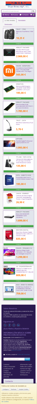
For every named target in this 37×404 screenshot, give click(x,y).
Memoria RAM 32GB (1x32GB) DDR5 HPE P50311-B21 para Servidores (24, 106)
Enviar (27, 359)
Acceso (15, 15)
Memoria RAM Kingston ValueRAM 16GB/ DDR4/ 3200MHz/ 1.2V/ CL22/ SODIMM (23, 88)
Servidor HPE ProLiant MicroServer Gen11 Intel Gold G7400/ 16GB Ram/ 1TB (23, 52)
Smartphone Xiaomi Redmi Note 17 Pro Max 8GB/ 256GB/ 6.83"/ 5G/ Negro (24, 69)
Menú (6, 15)
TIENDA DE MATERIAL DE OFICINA (8, 375)
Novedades (22, 20)
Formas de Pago (25, 369)
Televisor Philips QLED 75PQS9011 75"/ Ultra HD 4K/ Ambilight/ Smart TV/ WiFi (24, 252)
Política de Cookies (26, 366)
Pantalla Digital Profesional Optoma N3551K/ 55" (24, 141)
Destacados (8, 24)
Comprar (18, 43)
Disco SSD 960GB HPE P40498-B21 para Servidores (22, 215)
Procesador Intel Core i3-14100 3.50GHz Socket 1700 (24, 178)
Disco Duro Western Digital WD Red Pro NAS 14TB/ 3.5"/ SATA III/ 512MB (24, 233)
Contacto (25, 15)
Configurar (6, 389)
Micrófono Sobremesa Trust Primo (24, 123)
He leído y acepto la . (18, 354)
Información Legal (26, 364)
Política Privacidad (9, 366)
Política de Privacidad (16, 350)
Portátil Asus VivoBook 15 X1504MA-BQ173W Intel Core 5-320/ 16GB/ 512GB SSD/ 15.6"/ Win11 (24, 289)
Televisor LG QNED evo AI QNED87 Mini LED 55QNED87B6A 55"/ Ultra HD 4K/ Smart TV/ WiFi (24, 271)
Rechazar (13, 389)
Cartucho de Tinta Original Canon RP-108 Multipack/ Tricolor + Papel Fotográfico (24, 197)
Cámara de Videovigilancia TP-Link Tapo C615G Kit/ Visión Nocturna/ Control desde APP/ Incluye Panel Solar (24, 162)
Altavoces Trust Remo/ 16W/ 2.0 (24, 32)
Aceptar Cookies (23, 389)
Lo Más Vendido (10, 20)
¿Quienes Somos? (25, 371)
